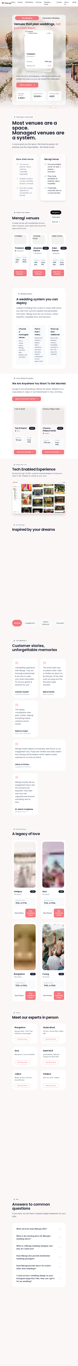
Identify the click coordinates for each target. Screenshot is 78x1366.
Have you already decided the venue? (53, 1165)
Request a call (32, 1162)
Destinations (29, 2)
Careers (59, 2)
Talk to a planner (26, 85)
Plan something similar (30, 913)
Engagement (30, 623)
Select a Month (54, 1146)
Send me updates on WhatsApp (56, 1174)
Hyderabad (56, 217)
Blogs (74, 2)
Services (39, 2)
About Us (66, 3)
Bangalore (56, 212)
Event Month (51, 1142)
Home (13, 2)
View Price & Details (19, 273)
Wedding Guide (47, 3)
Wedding (17, 623)
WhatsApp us (19, 1162)
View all (55, 222)
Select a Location (51, 1157)
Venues (20, 2)
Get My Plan (56, 1182)
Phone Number (52, 1132)
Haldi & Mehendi (45, 623)
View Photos (19, 913)
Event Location (52, 1152)
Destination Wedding (51, 18)
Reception (60, 623)
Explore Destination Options (25, 399)
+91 (49, 1136)
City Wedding (27, 18)
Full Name (50, 1122)
